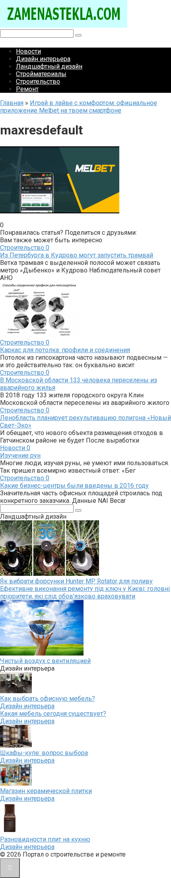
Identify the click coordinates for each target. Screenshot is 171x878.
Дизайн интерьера (43, 59)
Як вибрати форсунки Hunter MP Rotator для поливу (76, 581)
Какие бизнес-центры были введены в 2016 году (74, 485)
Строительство (38, 81)
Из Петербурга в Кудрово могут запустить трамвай (76, 255)
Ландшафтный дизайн (49, 66)
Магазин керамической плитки (46, 791)
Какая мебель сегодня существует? (53, 713)
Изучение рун (20, 455)
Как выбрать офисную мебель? (47, 698)
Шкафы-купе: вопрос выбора (44, 753)
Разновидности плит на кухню (45, 839)
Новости (28, 51)
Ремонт (27, 89)
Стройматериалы (41, 74)
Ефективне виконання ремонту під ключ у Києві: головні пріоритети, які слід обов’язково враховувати (85, 592)
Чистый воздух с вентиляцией (45, 661)
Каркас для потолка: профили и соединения (65, 350)
